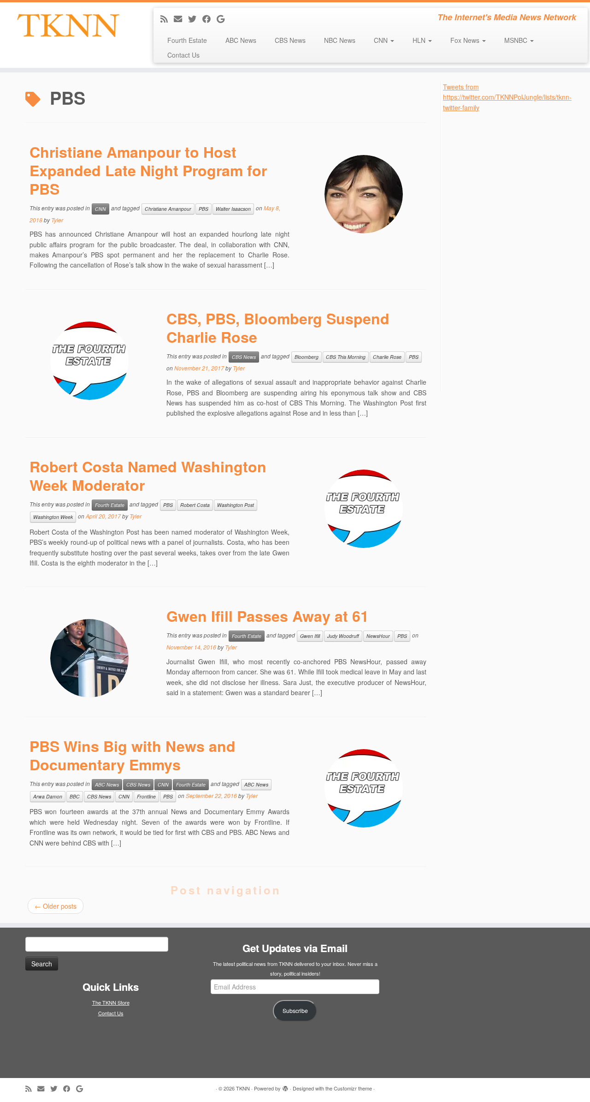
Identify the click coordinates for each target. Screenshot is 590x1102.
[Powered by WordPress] (285, 1086)
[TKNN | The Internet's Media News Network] (68, 25)
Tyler (57, 220)
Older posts (56, 906)
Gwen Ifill (310, 635)
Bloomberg (307, 356)
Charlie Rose (387, 356)
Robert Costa (195, 504)
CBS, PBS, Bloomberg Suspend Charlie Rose (277, 327)
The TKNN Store (111, 1002)
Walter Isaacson (233, 208)
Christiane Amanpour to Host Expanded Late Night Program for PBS (148, 170)
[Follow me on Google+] (223, 18)
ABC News (240, 40)
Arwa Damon (47, 796)
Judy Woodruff (343, 635)
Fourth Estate (187, 40)
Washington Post (235, 504)
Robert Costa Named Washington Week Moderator (148, 475)
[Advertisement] (512, 251)
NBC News (339, 40)
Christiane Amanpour (168, 208)
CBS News (290, 40)
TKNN (243, 1088)
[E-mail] (181, 18)
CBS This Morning (346, 356)
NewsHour (378, 635)
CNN (381, 40)
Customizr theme (353, 1088)
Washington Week (53, 516)
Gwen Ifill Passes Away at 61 (267, 615)
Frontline (146, 796)
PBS (203, 208)
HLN (420, 40)
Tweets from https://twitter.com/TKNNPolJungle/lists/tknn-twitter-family (507, 97)
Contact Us (183, 55)
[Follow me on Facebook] (209, 18)
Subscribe (295, 1011)
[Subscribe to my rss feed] (167, 18)
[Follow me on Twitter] (195, 18)
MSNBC (516, 40)
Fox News (465, 40)
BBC (75, 796)
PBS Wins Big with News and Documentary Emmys (133, 755)
